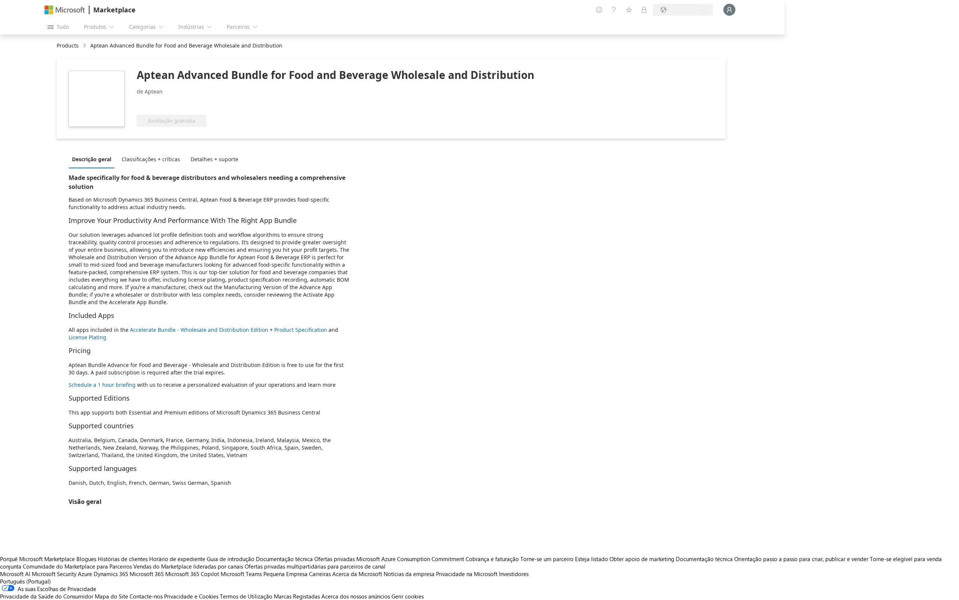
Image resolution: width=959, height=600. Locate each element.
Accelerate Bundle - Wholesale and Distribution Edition (199, 329)
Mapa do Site (111, 596)
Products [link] (68, 45)
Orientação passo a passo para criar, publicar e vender (801, 559)
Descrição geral (91, 159)
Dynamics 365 (111, 574)
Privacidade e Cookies (191, 596)
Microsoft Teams (241, 574)
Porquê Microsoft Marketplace (37, 559)
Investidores (514, 574)
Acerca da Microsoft (357, 574)
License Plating (87, 337)
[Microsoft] (65, 10)
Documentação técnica (284, 559)
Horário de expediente (177, 559)
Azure (85, 574)
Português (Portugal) (25, 581)
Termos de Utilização (246, 596)
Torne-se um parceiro (547, 559)
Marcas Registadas (297, 596)
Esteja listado (591, 559)
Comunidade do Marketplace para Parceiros (77, 566)
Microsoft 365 (147, 574)
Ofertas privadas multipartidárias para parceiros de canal (315, 566)
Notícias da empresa (409, 574)
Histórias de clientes (123, 559)
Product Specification (301, 329)
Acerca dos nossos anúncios (355, 596)
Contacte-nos (146, 596)
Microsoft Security (54, 574)
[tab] (93, 159)
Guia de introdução (230, 559)
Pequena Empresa (285, 574)
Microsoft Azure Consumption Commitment (411, 559)
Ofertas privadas (334, 559)
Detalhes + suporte (214, 159)
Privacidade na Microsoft (466, 574)
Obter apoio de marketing (641, 559)
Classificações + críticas (151, 159)
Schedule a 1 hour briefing (103, 384)
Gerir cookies (407, 596)
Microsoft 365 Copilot (192, 574)
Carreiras (320, 574)
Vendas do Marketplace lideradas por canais (188, 566)
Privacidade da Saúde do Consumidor (46, 596)
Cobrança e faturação (492, 559)
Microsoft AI (15, 574)
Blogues (86, 559)
